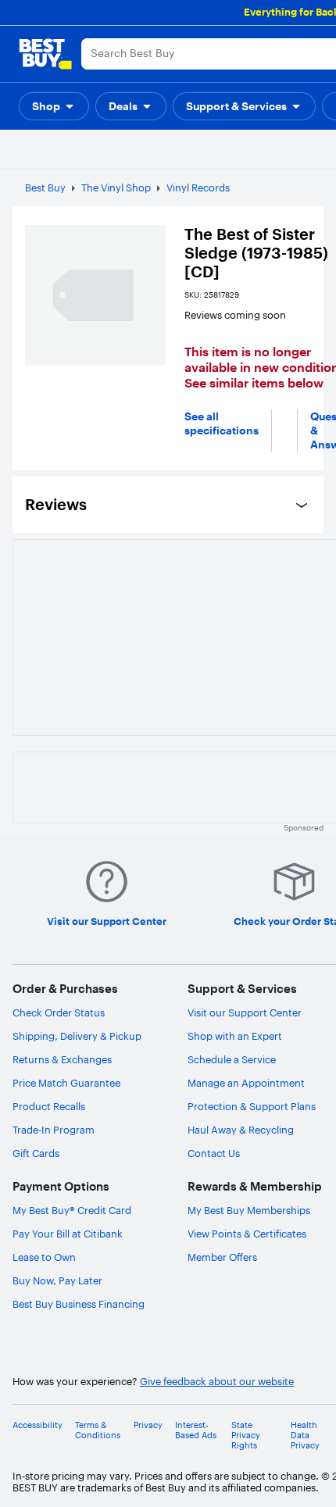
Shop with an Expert (235, 1036)
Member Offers (222, 1257)
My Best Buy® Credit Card (72, 1210)
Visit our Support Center (245, 1012)
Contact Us (214, 1153)
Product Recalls (49, 1106)
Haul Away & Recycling (241, 1129)
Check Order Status (59, 1012)
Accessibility (38, 1425)
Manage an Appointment (246, 1083)
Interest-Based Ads (195, 1430)
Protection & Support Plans (252, 1106)
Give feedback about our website (217, 1381)
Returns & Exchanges (62, 1059)
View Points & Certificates (247, 1233)
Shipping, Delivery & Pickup (77, 1036)
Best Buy (45, 187)
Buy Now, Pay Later (57, 1280)
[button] (54, 106)
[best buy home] (45, 54)
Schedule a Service (232, 1059)
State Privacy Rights (245, 1435)
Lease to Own (44, 1257)
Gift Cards (36, 1153)
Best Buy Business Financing (79, 1304)
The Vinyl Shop (116, 187)
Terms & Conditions (97, 1430)
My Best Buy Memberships (249, 1210)
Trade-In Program (54, 1129)
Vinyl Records (198, 187)
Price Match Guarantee (66, 1083)
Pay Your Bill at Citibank (68, 1233)
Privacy (148, 1425)
